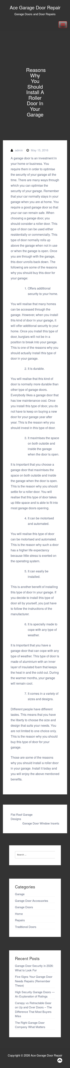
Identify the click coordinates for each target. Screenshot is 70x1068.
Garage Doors (24, 907)
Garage (19, 894)
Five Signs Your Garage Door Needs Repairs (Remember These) (33, 980)
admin (19, 150)
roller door (32, 491)
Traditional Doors (25, 927)
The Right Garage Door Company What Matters (30, 1024)
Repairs (20, 920)
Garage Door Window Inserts (40, 823)
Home (19, 914)
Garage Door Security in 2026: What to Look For (34, 968)
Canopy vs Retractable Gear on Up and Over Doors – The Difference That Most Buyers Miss (33, 1009)
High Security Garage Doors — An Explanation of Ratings (35, 994)
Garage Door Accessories (31, 901)
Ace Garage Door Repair (35, 7)
